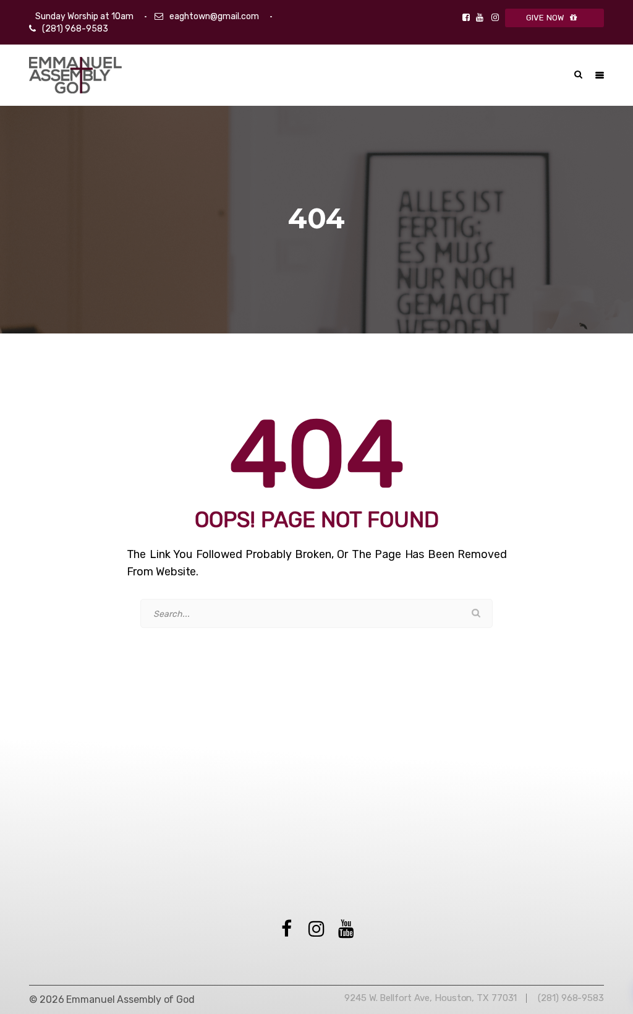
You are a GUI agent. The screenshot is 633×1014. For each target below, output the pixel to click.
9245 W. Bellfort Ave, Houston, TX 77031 (430, 997)
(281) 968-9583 (75, 29)
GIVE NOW (545, 17)
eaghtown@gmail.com (214, 16)
